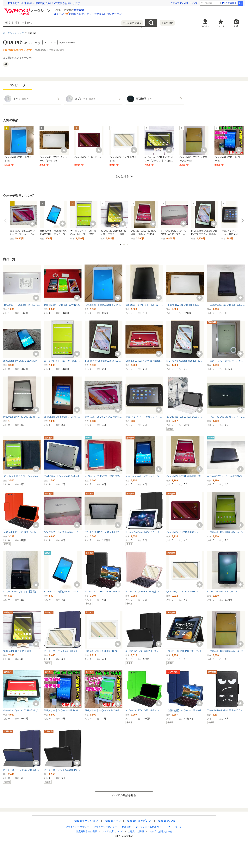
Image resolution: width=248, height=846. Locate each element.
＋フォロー (50, 42)
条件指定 (167, 22)
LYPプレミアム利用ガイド (150, 826)
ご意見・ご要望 (136, 831)
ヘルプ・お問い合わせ (160, 831)
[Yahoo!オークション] (27, 9)
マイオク (205, 26)
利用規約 (126, 826)
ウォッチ (221, 26)
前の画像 (6, 220)
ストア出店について (112, 831)
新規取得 (79, 10)
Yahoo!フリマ (112, 820)
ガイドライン (175, 826)
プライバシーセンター (105, 826)
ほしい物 (29, 150)
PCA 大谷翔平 (229, 3)
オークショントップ (13, 33)
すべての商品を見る (124, 795)
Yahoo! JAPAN (179, 3)
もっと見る (122, 176)
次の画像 (241, 220)
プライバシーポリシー (77, 826)
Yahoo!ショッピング (138, 820)
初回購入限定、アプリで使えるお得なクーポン (95, 13)
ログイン (59, 13)
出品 (236, 26)
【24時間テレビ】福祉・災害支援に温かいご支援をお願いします (43, 3)
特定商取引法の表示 (86, 831)
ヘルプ (194, 3)
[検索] (240, 3)
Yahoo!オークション (85, 820)
